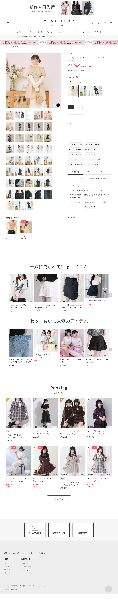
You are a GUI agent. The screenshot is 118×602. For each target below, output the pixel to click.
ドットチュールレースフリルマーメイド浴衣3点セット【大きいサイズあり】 (16, 481)
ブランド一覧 (6, 570)
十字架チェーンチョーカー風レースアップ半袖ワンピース (43, 481)
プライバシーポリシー (42, 586)
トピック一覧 (85, 32)
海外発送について (74, 217)
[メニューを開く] (8, 23)
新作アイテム (6, 563)
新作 (31, 32)
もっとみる (59, 499)
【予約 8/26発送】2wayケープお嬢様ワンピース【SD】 (16, 437)
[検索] (92, 22)
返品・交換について (26, 566)
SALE (75, 32)
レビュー (105, 172)
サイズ (90, 172)
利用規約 (31, 586)
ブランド (20, 32)
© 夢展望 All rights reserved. (11, 589)
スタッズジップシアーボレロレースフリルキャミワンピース (70, 433)
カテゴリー (62, 32)
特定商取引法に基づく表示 (19, 586)
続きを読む (89, 207)
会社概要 (6, 586)
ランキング (50, 32)
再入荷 (40, 32)
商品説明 (75, 172)
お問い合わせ (24, 570)
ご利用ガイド (24, 563)
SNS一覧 (98, 32)
